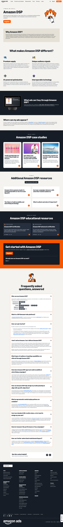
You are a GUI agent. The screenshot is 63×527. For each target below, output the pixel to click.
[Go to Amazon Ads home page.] (12, 522)
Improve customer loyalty (7, 478)
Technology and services (23, 497)
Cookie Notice (30, 514)
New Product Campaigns (22, 506)
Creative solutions (22, 476)
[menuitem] (8, 489)
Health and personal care (38, 483)
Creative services (21, 480)
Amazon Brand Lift (22, 487)
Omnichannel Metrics (22, 492)
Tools (33, 1)
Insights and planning (23, 470)
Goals (12, 1)
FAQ (51, 478)
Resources (51, 475)
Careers (42, 514)
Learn (42, 1)
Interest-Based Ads (23, 514)
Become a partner (53, 486)
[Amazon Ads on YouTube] (9, 516)
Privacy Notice (17, 514)
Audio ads (4, 492)
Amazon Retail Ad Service (23, 504)
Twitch (40, 122)
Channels (36, 495)
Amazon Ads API (21, 501)
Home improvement (38, 486)
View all (4, 495)
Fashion (36, 478)
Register (59, 1)
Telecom (36, 489)
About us (4, 514)
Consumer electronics (38, 475)
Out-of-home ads (6, 493)
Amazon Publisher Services (23, 503)
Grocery (36, 481)
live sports (43, 122)
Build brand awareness (6, 472)
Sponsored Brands (6, 487)
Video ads (4, 490)
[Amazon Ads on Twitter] (5, 516)
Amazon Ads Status (36, 514)
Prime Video (31, 122)
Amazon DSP (21, 498)
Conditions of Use (10, 514)
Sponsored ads (5, 484)
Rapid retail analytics (22, 493)
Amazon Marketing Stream (23, 489)
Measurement (28, 1)
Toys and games (37, 491)
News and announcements (54, 480)
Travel (36, 492)
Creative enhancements (22, 478)
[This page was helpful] (50, 455)
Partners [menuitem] (52, 483)
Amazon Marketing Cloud (22, 500)
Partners (38, 1)
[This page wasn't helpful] (47, 455)
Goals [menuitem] (4, 470)
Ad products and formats (6, 482)
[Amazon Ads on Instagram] (7, 516)
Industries (37, 470)
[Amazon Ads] (4, 1)
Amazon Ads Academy (53, 472)
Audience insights (21, 472)
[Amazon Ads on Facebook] (11, 516)
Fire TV (37, 123)
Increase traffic (5, 475)
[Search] (50, 1)
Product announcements (54, 473)
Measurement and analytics (22, 485)
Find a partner (52, 484)
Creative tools (21, 481)
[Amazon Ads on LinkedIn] (3, 516)
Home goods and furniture (39, 484)
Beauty (36, 473)
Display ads (5, 489)
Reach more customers (6, 473)
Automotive (36, 472)
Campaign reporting (22, 490)
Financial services (37, 480)
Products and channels (19, 1)
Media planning (21, 473)
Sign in (53, 1)
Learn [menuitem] (51, 470)
